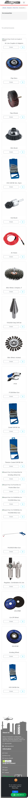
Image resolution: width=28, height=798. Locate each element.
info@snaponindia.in (9, 746)
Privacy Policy (15, 787)
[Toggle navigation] (24, 2)
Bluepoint (9, 7)
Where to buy (7, 755)
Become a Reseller (8, 758)
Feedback (6, 772)
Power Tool (15, 7)
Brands (4, 7)
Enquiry (6, 767)
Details (11, 47)
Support (6, 769)
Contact (6, 753)
